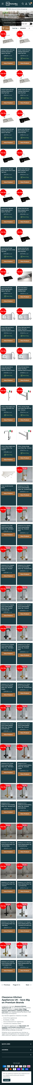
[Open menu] (3, 3)
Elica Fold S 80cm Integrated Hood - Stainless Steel (22, 289)
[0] (30, 4)
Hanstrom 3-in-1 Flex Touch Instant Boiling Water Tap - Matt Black (7, 527)
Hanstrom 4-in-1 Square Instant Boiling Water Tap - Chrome (24, 963)
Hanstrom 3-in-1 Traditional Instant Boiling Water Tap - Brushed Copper (24, 766)
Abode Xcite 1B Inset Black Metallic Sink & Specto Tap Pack (6, 289)
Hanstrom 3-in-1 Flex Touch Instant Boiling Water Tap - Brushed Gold (25, 487)
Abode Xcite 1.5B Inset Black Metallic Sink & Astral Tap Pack (24, 131)
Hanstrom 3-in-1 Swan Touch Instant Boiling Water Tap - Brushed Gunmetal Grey (7, 726)
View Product (8, 63)
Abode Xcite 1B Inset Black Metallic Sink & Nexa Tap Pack (23, 249)
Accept (6, 1080)
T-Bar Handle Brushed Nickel (7, 486)
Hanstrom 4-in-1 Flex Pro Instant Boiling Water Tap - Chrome (8, 884)
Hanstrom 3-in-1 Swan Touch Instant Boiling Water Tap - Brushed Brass (24, 647)
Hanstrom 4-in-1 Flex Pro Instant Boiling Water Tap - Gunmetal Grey (24, 884)
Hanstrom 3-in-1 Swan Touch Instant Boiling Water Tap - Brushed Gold (25, 685)
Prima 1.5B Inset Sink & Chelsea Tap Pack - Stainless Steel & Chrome (8, 329)
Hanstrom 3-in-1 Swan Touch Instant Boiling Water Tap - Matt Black (7, 765)
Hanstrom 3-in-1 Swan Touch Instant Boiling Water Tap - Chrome (24, 725)
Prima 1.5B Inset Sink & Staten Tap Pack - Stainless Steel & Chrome (24, 329)
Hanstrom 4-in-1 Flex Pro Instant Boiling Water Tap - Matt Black (8, 923)
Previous (7, 985)
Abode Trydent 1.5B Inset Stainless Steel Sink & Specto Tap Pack (8, 51)
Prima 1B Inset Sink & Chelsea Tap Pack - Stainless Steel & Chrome (8, 368)
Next (27, 985)
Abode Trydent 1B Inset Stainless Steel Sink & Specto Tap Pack (7, 131)
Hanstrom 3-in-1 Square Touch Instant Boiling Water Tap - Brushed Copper (7, 568)
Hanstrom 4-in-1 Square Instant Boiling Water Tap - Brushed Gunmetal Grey (24, 923)
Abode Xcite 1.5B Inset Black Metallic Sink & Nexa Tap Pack (24, 170)
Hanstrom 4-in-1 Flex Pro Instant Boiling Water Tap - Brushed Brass (8, 844)
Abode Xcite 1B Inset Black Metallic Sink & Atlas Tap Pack (8, 249)
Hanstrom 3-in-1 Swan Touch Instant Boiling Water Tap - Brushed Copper (7, 686)
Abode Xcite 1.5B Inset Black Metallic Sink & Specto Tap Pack (7, 210)
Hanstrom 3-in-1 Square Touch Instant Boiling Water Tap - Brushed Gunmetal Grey (7, 607)
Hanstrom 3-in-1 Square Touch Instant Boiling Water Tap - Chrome (24, 606)
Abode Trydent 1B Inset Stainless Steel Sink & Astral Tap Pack (24, 51)
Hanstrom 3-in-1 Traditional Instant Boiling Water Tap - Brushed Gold (8, 804)
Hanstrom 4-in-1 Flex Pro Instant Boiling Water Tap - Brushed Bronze (24, 844)
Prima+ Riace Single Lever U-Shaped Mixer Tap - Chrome (8, 448)
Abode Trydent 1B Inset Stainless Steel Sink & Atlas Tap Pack (7, 91)
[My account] (26, 4)
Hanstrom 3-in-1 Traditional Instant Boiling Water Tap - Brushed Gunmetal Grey (24, 805)
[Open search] (23, 4)
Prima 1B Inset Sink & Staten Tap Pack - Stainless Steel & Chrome (24, 368)
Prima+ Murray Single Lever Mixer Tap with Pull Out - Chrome (24, 408)
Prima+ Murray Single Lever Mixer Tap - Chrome (25, 447)
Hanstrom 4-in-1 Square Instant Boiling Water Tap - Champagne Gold (8, 963)
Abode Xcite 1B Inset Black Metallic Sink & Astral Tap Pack (23, 210)
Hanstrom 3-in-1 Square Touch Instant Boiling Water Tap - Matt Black (7, 646)
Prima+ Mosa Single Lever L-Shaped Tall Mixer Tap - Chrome (8, 408)
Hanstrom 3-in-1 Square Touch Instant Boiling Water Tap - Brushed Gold (25, 567)
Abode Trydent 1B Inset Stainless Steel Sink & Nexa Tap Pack (24, 91)
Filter (7, 28)
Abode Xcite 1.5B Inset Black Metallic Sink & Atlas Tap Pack (8, 170)
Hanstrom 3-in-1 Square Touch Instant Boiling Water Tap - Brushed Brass (24, 528)
